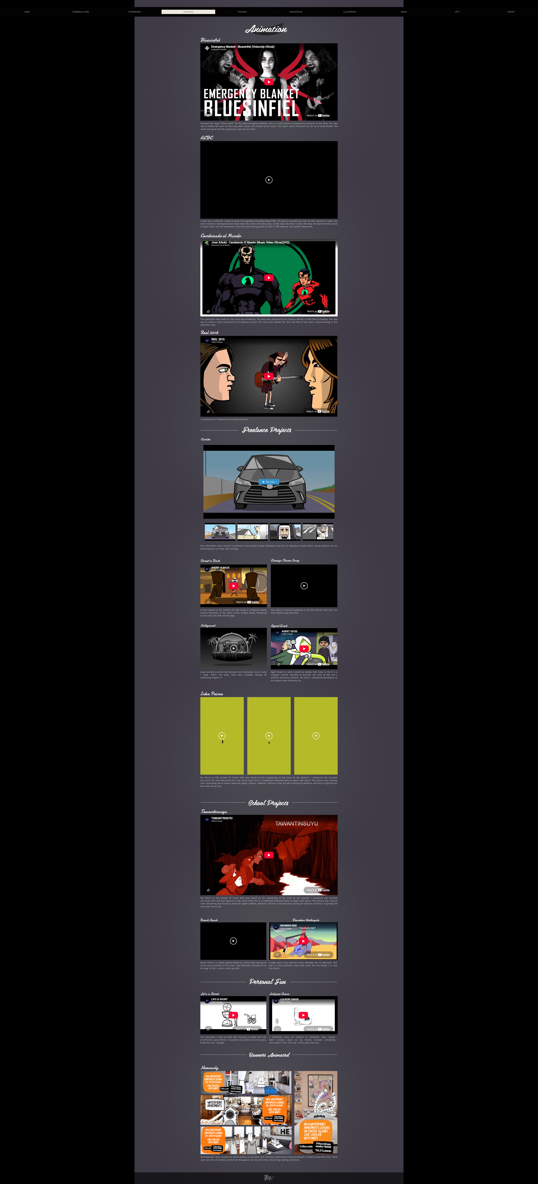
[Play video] (269, 179)
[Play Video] (220, 532)
